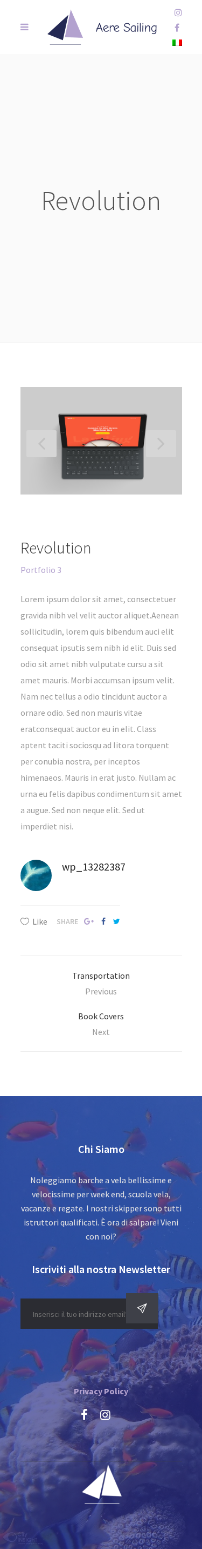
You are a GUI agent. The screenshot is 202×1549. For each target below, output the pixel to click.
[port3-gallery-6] (101, 441)
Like (39, 921)
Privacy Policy (101, 1391)
